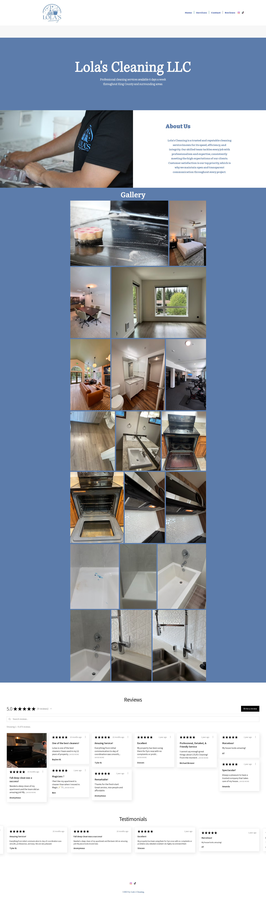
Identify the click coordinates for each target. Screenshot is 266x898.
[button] (51, 708)
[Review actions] (43, 772)
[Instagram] (238, 12)
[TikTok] (242, 12)
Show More (31, 792)
